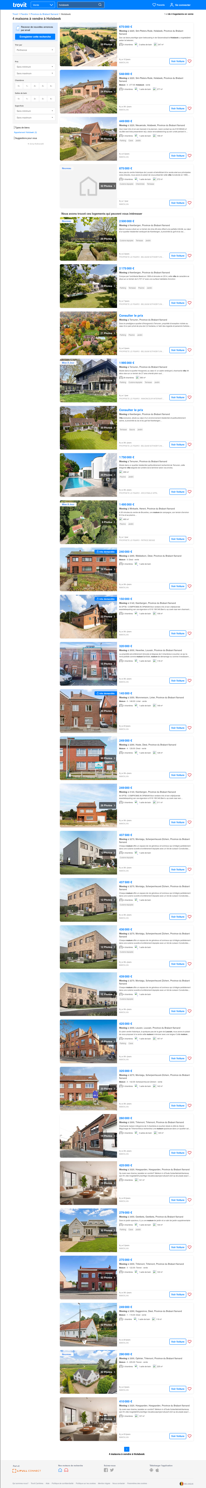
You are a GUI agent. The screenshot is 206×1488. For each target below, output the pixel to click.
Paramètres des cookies (137, 1483)
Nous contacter (119, 1483)
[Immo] (60, 1471)
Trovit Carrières (37, 1483)
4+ (51, 85)
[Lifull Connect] (27, 1471)
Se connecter (182, 5)
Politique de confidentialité (62, 1483)
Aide (47, 1483)
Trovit (15, 14)
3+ (43, 85)
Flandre (24, 14)
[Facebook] (106, 1471)
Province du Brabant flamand (44, 14)
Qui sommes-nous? (21, 1483)
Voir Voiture (177, 61)
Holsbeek (66, 14)
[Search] (100, 5)
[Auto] (66, 1471)
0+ (19, 85)
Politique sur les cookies (86, 1483)
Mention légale (104, 1483)
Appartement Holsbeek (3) (25, 132)
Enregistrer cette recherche (35, 36)
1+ (27, 85)
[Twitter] (112, 1471)
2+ (35, 85)
